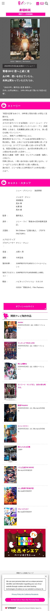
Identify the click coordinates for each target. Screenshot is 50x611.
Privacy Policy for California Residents (25, 594)
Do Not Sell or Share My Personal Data (25, 600)
